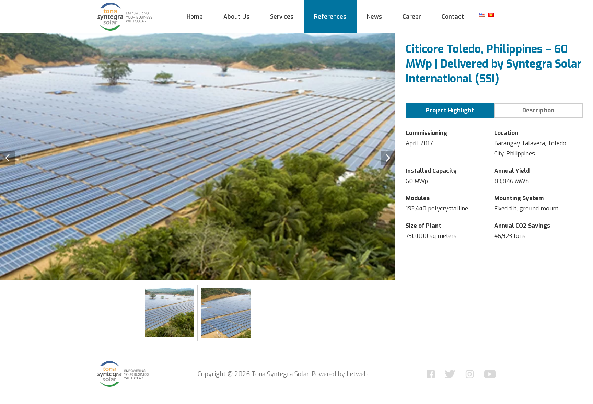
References (330, 17)
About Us (236, 17)
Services (281, 17)
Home (195, 17)
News (374, 17)
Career (412, 17)
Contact (453, 17)
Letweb (357, 374)
